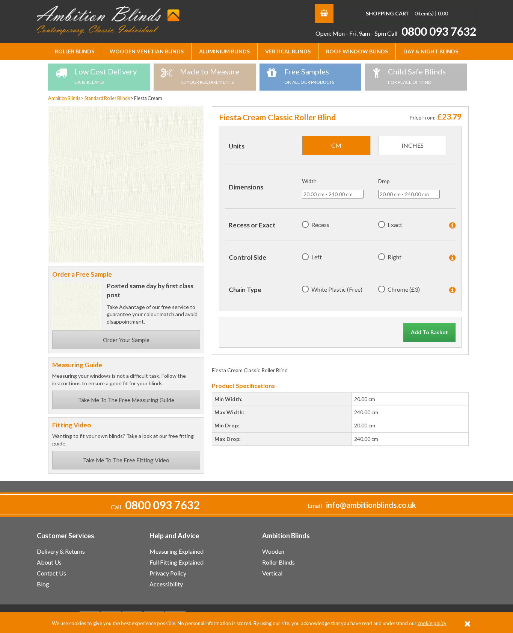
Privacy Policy (167, 573)
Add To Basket (429, 332)
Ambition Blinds (108, 21)
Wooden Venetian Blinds (147, 51)
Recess (320, 224)
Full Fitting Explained (176, 562)
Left (316, 256)
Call (431, 33)
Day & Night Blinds (430, 51)
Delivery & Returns (61, 551)
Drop (384, 181)
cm (336, 145)
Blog (43, 584)
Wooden (273, 551)
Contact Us (51, 573)
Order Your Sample (126, 339)
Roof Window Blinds (357, 51)
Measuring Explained (176, 551)
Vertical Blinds (288, 51)
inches (412, 145)
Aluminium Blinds (224, 51)
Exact (395, 224)
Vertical (272, 573)
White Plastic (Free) (336, 289)
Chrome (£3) (404, 289)
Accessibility (166, 584)
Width (309, 181)
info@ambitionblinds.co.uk (371, 505)
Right (394, 256)
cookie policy (432, 623)
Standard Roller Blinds (107, 98)
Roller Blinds (74, 51)
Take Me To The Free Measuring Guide (126, 400)
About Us (49, 562)
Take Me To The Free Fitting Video (126, 460)
